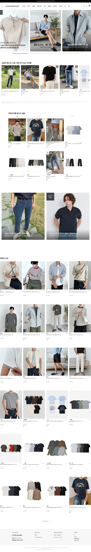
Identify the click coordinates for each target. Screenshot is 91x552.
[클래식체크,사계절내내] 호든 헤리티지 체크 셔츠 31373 (54, 464)
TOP (44, 6)
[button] (75, 53)
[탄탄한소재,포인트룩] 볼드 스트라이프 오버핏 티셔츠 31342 (31, 291)
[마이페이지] (86, 6)
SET (69, 6)
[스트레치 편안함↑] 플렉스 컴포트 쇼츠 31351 (33, 176)
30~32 (70, 380)
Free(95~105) (48, 423)
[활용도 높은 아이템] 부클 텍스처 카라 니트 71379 (30, 421)
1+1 (65, 6)
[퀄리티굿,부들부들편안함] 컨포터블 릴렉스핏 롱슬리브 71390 (78, 291)
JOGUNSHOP (12, 6)
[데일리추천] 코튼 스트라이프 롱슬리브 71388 (6, 334)
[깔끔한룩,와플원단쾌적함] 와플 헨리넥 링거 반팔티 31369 (54, 507)
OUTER (60, 6)
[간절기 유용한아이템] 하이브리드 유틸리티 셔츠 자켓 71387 (31, 334)
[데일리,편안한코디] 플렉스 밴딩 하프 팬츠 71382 (53, 378)
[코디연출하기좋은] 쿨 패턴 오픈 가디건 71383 (29, 378)
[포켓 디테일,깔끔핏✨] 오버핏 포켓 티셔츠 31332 (47, 91)
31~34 (47, 380)
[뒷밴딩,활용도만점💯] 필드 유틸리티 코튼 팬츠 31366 (16, 176)
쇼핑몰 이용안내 (76, 540)
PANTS (55, 6)
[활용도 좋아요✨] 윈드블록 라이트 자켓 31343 (7, 291)
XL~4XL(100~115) (3, 294)
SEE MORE (45, 521)
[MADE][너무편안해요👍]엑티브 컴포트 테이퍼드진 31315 (10, 91)
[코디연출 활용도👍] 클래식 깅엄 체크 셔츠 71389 (53, 291)
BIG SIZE (39, 6)
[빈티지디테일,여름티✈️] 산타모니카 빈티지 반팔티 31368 (35, 143)
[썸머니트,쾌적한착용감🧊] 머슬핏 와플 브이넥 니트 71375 (8, 464)
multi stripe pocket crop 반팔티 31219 (14, 143)
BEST (24, 6)
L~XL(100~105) (25, 423)
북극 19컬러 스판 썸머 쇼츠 (50, 144)
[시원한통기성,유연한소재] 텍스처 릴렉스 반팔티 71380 (8, 421)
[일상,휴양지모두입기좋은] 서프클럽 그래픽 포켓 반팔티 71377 (55, 421)
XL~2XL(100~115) (49, 294)
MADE (33, 6)
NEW (28, 6)
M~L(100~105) (71, 423)
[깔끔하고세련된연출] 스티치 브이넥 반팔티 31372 (76, 464)
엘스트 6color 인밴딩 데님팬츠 (50, 177)
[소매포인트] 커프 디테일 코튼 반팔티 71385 (6, 378)
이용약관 (75, 536)
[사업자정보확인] (65, 547)
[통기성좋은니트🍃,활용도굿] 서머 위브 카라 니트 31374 (31, 464)
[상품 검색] (84, 6)
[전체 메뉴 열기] (2, 6)
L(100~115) (25, 380)
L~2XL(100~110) (26, 294)
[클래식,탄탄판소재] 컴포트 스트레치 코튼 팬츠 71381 (76, 378)
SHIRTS (49, 6)
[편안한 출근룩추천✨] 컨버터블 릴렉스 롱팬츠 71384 (54, 334)
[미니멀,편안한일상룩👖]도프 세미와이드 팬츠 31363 (72, 176)
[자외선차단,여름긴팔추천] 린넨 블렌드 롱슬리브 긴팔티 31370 (32, 507)
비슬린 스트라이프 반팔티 (24, 92)
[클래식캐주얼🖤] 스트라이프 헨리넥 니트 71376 (76, 421)
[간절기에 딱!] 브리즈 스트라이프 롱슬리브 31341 (76, 334)
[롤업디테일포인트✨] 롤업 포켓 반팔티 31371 (6, 507)
